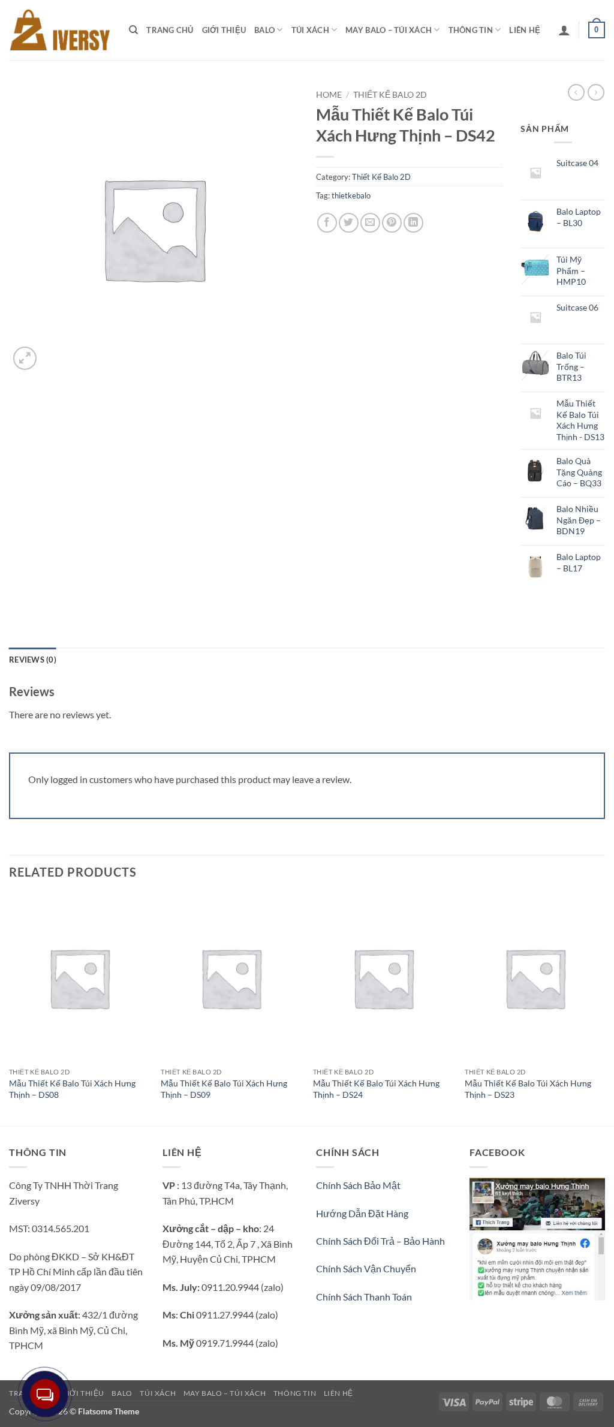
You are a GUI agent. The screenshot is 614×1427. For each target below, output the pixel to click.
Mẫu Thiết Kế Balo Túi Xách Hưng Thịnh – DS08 (72, 1089)
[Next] (604, 1009)
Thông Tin (471, 30)
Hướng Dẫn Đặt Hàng (362, 1213)
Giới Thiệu (224, 30)
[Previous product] (596, 92)
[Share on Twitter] (349, 223)
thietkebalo (351, 195)
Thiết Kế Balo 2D (390, 95)
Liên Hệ (524, 30)
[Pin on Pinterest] (392, 223)
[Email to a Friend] (370, 223)
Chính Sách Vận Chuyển (366, 1268)
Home (329, 95)
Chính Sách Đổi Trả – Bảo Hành (380, 1241)
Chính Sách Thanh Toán (364, 1296)
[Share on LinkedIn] (413, 223)
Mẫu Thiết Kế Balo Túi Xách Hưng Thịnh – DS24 (376, 1089)
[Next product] (576, 92)
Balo (264, 30)
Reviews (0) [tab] (32, 659)
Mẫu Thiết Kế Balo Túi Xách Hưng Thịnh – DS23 (528, 1089)
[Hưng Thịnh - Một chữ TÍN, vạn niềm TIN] (60, 29)
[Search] (133, 30)
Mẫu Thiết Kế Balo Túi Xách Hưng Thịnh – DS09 (224, 1089)
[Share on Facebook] (327, 223)
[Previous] (10, 1009)
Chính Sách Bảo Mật (358, 1185)
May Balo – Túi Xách (388, 30)
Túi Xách (310, 30)
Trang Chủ (169, 30)
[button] (564, 30)
